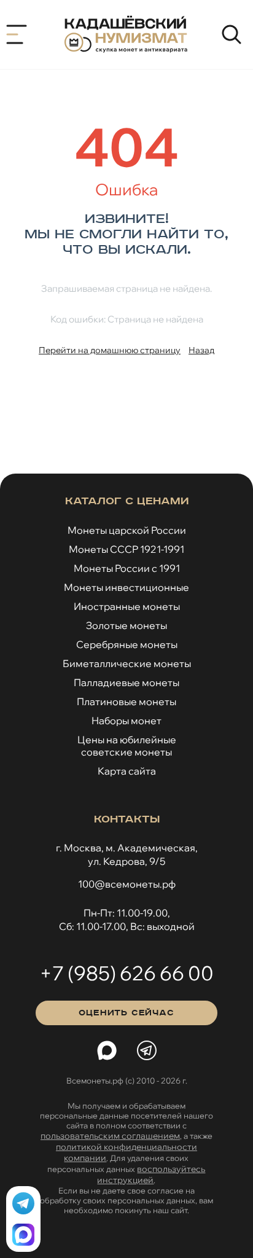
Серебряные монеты (126, 644)
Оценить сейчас (126, 1013)
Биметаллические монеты (127, 663)
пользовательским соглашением (110, 1135)
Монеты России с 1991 (127, 568)
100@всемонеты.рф (127, 884)
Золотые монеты (126, 625)
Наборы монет (126, 720)
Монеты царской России (127, 530)
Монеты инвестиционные (126, 587)
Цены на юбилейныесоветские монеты (126, 745)
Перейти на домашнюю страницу (110, 350)
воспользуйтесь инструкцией (151, 1174)
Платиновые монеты (126, 701)
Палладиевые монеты (126, 682)
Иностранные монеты (127, 606)
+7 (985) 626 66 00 (126, 973)
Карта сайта (127, 771)
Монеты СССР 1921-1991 (126, 549)
